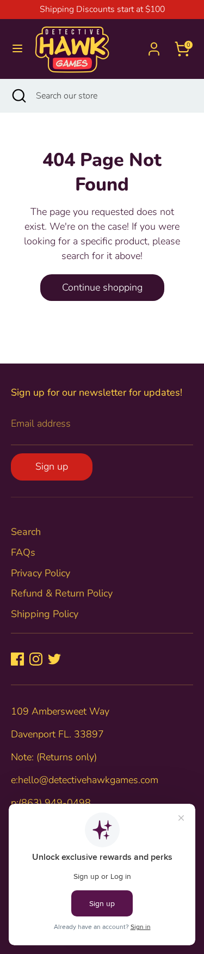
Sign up (51, 466)
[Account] (154, 45)
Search (26, 531)
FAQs (23, 552)
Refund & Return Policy (62, 593)
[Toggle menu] (17, 49)
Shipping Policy (44, 613)
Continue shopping (102, 287)
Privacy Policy (40, 573)
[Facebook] (17, 659)
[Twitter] (54, 659)
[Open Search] (18, 95)
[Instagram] (35, 659)
